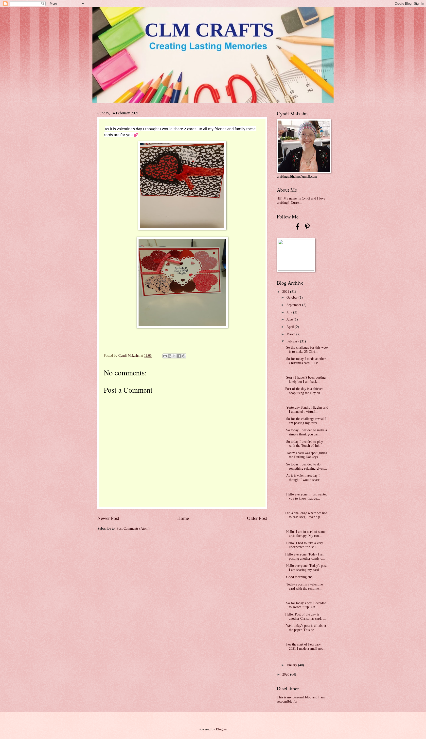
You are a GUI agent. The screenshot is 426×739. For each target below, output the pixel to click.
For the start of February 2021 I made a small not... (305, 646)
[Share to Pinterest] (183, 356)
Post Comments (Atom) (133, 528)
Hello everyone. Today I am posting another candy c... (305, 556)
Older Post (257, 518)
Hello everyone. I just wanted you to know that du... (306, 496)
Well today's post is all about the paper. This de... (305, 628)
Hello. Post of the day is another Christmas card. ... (305, 616)
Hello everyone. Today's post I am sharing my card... (306, 568)
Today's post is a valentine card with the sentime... (304, 586)
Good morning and (299, 577)
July (289, 312)
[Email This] (164, 356)
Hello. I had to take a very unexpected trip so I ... (304, 545)
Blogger (221, 729)
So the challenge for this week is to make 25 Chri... (306, 350)
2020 (286, 674)
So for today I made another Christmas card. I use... (305, 361)
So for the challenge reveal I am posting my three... (305, 421)
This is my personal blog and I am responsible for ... (301, 699)
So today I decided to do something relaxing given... (306, 466)
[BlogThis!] (169, 356)
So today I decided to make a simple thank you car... (306, 432)
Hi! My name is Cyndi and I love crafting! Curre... (301, 200)
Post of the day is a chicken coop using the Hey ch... (304, 391)
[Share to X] (174, 356)
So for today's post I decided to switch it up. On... (305, 605)
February (293, 341)
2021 (286, 291)
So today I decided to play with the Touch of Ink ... (304, 444)
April (290, 327)
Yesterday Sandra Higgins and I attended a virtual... (306, 410)
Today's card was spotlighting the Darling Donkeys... (306, 455)
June (290, 319)
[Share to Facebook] (179, 356)
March (291, 334)
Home (183, 518)
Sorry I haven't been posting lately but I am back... (305, 380)
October (292, 297)
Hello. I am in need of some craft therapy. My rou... (305, 534)
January (292, 665)
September (294, 305)
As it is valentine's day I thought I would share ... (304, 478)
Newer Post (108, 518)
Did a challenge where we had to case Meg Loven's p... (306, 515)
